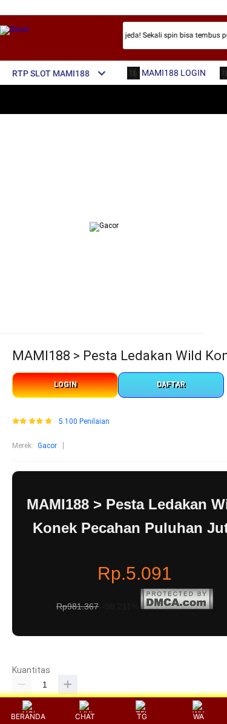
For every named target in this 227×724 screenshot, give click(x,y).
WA (198, 716)
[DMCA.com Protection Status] (176, 607)
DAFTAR (171, 384)
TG (142, 716)
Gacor (47, 445)
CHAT (85, 716)
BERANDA (28, 716)
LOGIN (65, 384)
